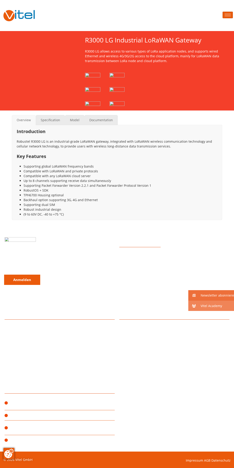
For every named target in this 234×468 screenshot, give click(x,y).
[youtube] (43, 261)
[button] (211, 295)
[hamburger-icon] (228, 15)
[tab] (24, 120)
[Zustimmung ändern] (8, 453)
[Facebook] (16, 261)
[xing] (34, 261)
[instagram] (7, 261)
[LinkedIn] (25, 261)
